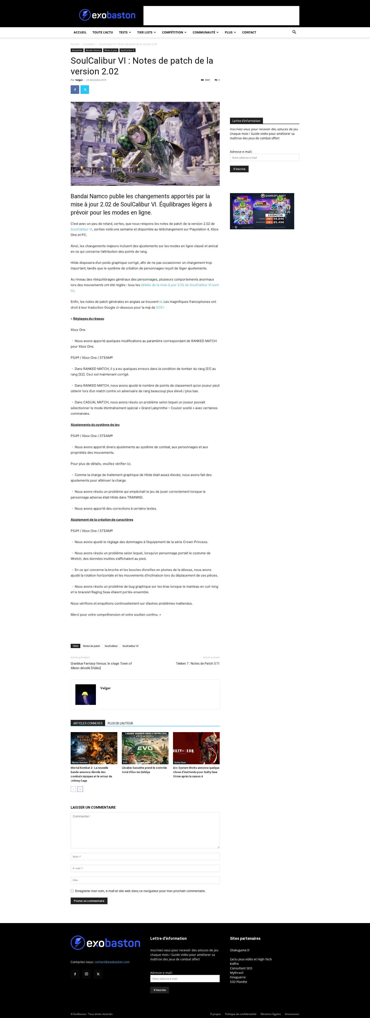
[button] (294, 33)
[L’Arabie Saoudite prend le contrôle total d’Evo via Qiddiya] (145, 748)
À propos (215, 1014)
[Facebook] (75, 89)
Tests (123, 32)
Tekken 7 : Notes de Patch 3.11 (198, 663)
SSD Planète (238, 982)
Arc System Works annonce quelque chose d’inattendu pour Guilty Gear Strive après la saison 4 (196, 772)
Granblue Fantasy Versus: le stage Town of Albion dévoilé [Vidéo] (101, 666)
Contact (249, 32)
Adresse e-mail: (241, 152)
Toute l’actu (102, 32)
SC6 (159, 307)
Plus (229, 32)
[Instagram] (86, 974)
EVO (125, 762)
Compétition (172, 32)
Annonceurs (292, 1014)
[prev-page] (73, 789)
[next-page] (80, 789)
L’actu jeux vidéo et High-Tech (251, 959)
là (160, 302)
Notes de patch (91, 645)
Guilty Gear (180, 762)
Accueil (80, 32)
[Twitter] (85, 89)
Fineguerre (238, 977)
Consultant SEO (241, 968)
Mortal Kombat (80, 762)
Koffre (234, 964)
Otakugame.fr (240, 950)
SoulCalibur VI (81, 229)
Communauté (204, 32)
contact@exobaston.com (112, 962)
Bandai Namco (93, 50)
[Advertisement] (221, 15)
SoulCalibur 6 (127, 50)
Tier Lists (144, 32)
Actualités (89, 44)
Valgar (79, 79)
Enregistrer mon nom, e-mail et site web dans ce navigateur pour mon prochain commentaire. (140, 891)
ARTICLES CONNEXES (88, 723)
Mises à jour (110, 50)
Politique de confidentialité (241, 1014)
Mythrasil (236, 973)
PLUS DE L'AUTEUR (120, 723)
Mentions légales (271, 1014)
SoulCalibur (111, 645)
